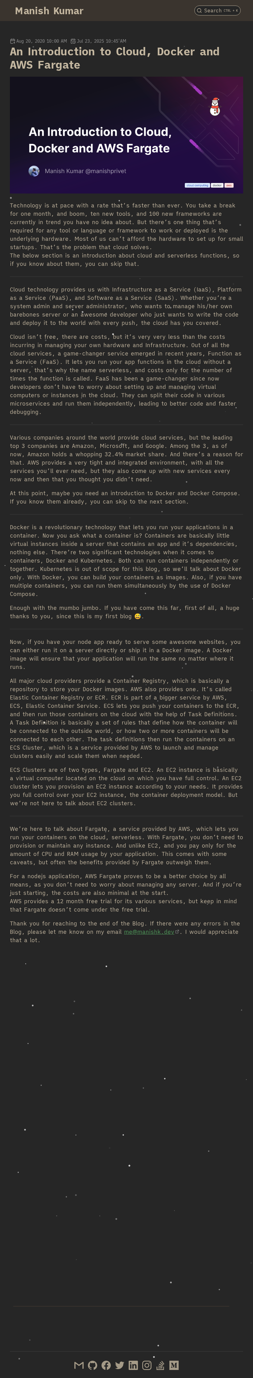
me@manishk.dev (149, 931)
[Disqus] (126, 1038)
